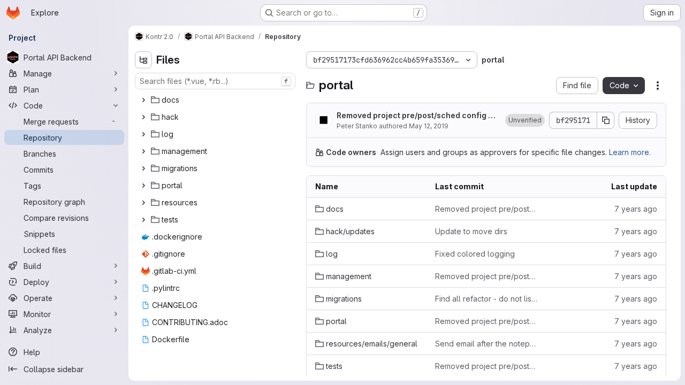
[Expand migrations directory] (143, 168)
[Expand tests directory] (143, 219)
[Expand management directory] (143, 151)
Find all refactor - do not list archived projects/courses (486, 298)
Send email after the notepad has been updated (486, 343)
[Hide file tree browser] (143, 59)
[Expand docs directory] (143, 100)
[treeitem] (216, 100)
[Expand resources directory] (143, 202)
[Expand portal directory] (143, 185)
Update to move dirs (471, 231)
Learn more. (630, 152)
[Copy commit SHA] (605, 120)
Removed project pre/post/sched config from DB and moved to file (415, 116)
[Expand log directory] (143, 134)
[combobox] (215, 81)
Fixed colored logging (475, 253)
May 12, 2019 (428, 126)
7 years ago (635, 208)
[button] (525, 120)
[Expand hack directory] (143, 117)
